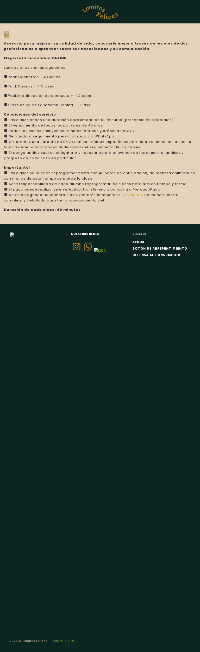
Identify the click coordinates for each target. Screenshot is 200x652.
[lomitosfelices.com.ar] (100, 11)
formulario (133, 194)
